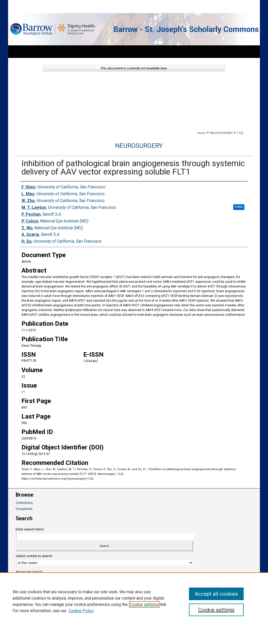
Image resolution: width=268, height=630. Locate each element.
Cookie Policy (81, 610)
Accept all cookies (216, 594)
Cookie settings (144, 604)
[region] (134, 601)
